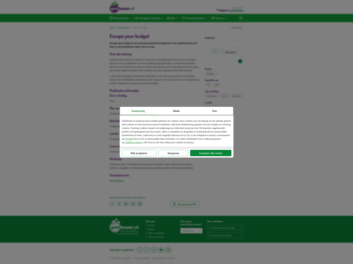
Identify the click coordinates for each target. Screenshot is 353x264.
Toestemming (138, 110)
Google (129, 139)
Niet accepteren (139, 153)
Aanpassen (173, 153)
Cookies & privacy (133, 142)
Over (214, 110)
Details (176, 110)
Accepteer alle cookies (210, 153)
